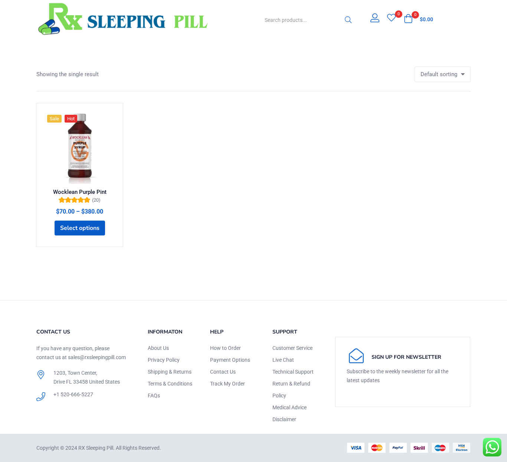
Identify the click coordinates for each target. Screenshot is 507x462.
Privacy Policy (164, 360)
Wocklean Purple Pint (80, 192)
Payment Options (230, 360)
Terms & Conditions (170, 384)
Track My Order (227, 384)
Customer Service (292, 348)
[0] (391, 18)
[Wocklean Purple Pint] (79, 146)
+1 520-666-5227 (73, 394)
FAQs (154, 395)
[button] (418, 19)
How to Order (225, 348)
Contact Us (223, 372)
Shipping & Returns (170, 372)
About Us (158, 348)
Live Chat (283, 360)
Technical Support (293, 372)
